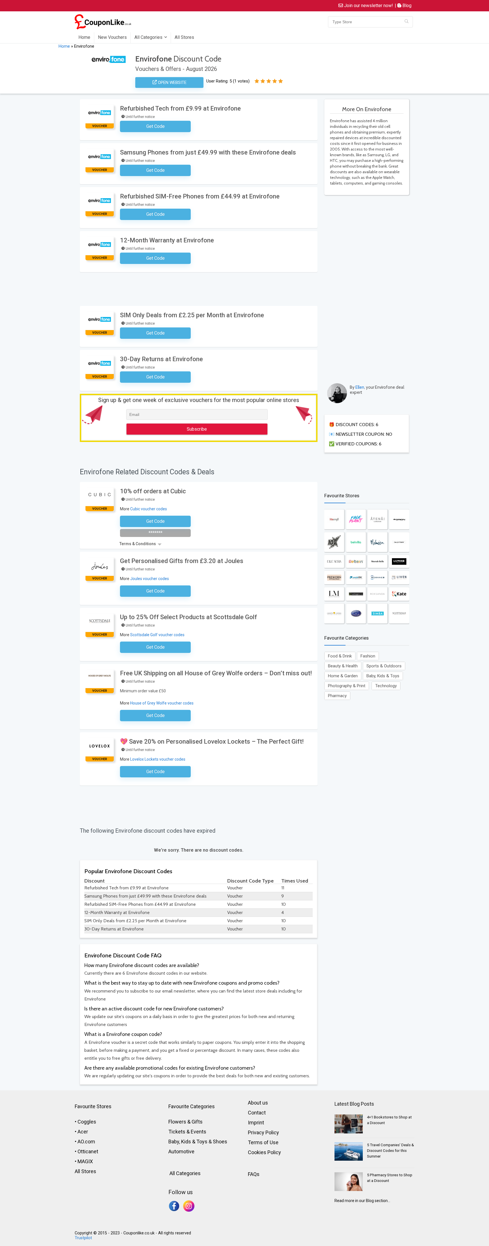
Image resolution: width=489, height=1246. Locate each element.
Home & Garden (343, 675)
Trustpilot (83, 1238)
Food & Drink (340, 656)
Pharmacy (337, 695)
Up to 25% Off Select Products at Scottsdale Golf (188, 617)
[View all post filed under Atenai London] (377, 519)
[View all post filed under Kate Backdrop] (399, 593)
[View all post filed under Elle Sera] (334, 561)
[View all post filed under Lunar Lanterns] (399, 561)
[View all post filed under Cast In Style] (356, 613)
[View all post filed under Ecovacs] (377, 577)
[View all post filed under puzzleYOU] (356, 577)
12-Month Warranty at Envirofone (167, 240)
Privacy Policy (263, 1132)
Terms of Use (263, 1142)
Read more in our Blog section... (362, 1200)
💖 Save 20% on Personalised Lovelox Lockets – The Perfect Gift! (212, 741)
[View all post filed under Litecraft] (334, 519)
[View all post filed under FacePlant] (356, 519)
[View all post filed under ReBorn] (356, 561)
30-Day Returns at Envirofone (161, 359)
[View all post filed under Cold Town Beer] (399, 542)
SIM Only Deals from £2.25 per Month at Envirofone (192, 315)
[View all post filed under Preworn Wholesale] (334, 577)
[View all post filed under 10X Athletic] (334, 542)
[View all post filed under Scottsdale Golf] (399, 613)
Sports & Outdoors (384, 666)
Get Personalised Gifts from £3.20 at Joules (181, 560)
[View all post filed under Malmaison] (377, 542)
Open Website (171, 82)
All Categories (148, 37)
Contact (257, 1113)
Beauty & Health (343, 666)
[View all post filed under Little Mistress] (334, 593)
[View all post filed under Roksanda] (377, 593)
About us (258, 1103)
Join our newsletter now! (368, 5)
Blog (406, 5)
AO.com (86, 1142)
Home (84, 37)
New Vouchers (112, 37)
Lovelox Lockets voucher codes (157, 759)
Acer (83, 1132)
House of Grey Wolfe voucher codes (162, 703)
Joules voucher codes (149, 578)
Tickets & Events (187, 1132)
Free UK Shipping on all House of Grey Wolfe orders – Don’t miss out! (216, 673)
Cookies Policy (264, 1152)
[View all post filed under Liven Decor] (399, 577)
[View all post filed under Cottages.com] (356, 593)
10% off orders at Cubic (153, 491)
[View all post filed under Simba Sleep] (377, 613)
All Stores (184, 37)
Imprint (256, 1123)
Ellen (359, 387)
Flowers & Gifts (185, 1122)
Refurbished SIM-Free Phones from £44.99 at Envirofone (200, 196)
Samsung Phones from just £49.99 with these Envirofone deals (208, 152)
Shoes (220, 1142)
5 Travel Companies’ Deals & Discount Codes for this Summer (390, 1150)
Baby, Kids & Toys (382, 675)
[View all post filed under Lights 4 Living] (334, 613)
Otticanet (88, 1151)
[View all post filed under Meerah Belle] (377, 561)
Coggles (87, 1122)
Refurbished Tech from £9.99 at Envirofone (180, 108)
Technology (386, 685)
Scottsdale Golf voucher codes (157, 634)
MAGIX (85, 1161)
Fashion (368, 656)
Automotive (181, 1151)
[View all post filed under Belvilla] (356, 542)
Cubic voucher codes (148, 509)
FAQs (253, 1174)
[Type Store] (406, 21)
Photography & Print (346, 685)
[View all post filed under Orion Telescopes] (399, 519)
